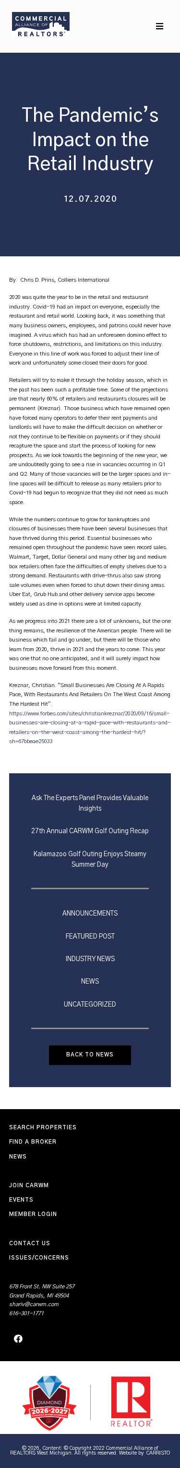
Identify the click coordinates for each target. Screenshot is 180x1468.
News (90, 981)
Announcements (90, 913)
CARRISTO (158, 1453)
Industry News (90, 959)
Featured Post (90, 936)
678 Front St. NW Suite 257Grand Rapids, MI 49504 (41, 1291)
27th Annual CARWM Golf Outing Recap (90, 831)
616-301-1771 (26, 1313)
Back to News (90, 1054)
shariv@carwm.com (34, 1304)
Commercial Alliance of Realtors (41, 24)
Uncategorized (90, 1004)
